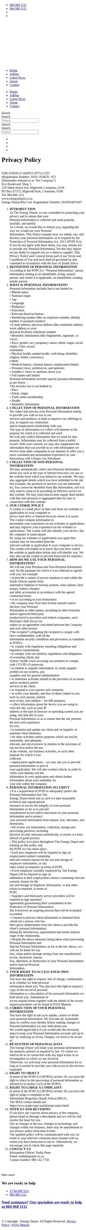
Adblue (14, 74)
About (14, 81)
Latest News (17, 77)
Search (6, 113)
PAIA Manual (20, 1225)
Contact (14, 85)
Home (13, 70)
